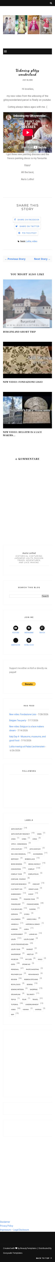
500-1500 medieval (18, 854)
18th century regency (20, 834)
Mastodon (15, 645)
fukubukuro (16, 909)
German (14, 914)
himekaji (14, 924)
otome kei (26, 964)
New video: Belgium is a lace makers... (22, 434)
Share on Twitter (29, 226)
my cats (28, 959)
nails (40, 959)
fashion (14, 899)
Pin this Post (29, 233)
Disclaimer (5, 1222)
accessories (38, 854)
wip (12, 1014)
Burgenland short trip (19, 331)
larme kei (33, 934)
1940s (24, 839)
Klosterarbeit (17, 934)
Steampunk (15, 994)
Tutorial (14, 1004)
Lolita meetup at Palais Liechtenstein (27, 746)
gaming (32, 909)
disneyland (33, 889)
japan (26, 929)
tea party (31, 994)
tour (24, 999)
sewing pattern (17, 989)
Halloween (15, 919)
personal (15, 969)
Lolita (28, 241)
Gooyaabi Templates (12, 1253)
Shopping (34, 989)
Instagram (28, 633)
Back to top (43, 1258)
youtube (15, 633)
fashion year (29, 899)
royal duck (15, 984)
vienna (26, 1009)
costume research (18, 884)
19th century (16, 849)
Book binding (16, 864)
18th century (16, 829)
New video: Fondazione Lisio (23, 381)
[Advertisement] (27, 1063)
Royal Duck (29, 645)
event (30, 894)
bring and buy (34, 864)
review (14, 979)
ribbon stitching (31, 979)
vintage (38, 1009)
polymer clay (16, 974)
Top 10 (13, 999)
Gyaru (26, 914)
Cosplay (31, 869)
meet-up (30, 954)
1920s (39, 834)
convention (16, 869)
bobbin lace (30, 859)
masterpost (16, 954)
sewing (30, 984)
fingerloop (15, 904)
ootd (13, 964)
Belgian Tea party (17, 720)
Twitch (42, 633)
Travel (35, 999)
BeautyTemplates (28, 1248)
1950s (34, 839)
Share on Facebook (28, 220)
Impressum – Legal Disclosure (14, 1230)
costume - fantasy (18, 879)
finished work (33, 904)
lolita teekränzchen (19, 944)
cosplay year (16, 874)
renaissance (33, 974)
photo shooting (32, 969)
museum (14, 959)
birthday (15, 859)
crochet (36, 884)
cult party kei (16, 889)
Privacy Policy (6, 1226)
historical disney (33, 924)
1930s (13, 839)
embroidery (16, 894)
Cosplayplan (33, 874)
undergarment (31, 1004)
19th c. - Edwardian (19, 844)
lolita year (15, 949)
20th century (35, 849)
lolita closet (29, 939)
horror (14, 929)
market (29, 949)
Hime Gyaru (32, 919)
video (34, 241)
